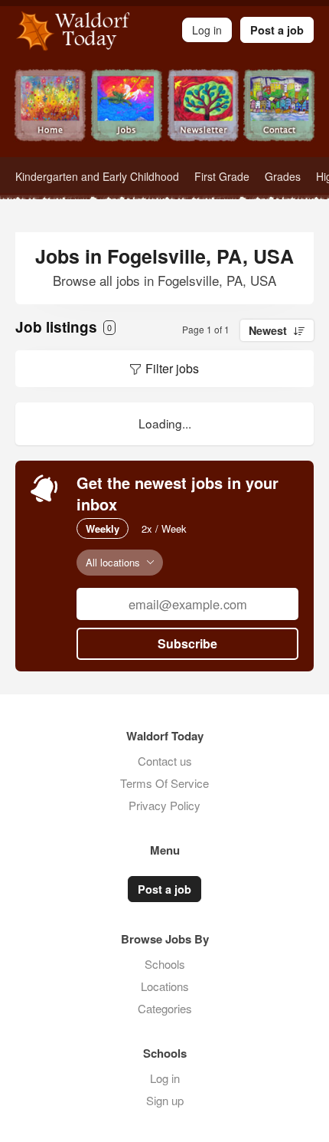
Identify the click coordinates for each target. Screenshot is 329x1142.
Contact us (165, 761)
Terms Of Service (164, 783)
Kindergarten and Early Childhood (97, 176)
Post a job (277, 30)
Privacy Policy (164, 805)
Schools (165, 964)
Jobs (126, 113)
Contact (279, 113)
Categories (165, 1008)
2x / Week (164, 528)
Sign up (165, 1100)
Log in (165, 1078)
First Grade (221, 176)
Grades (283, 176)
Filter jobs (172, 368)
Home (49, 113)
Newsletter (202, 113)
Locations (165, 986)
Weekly (102, 528)
